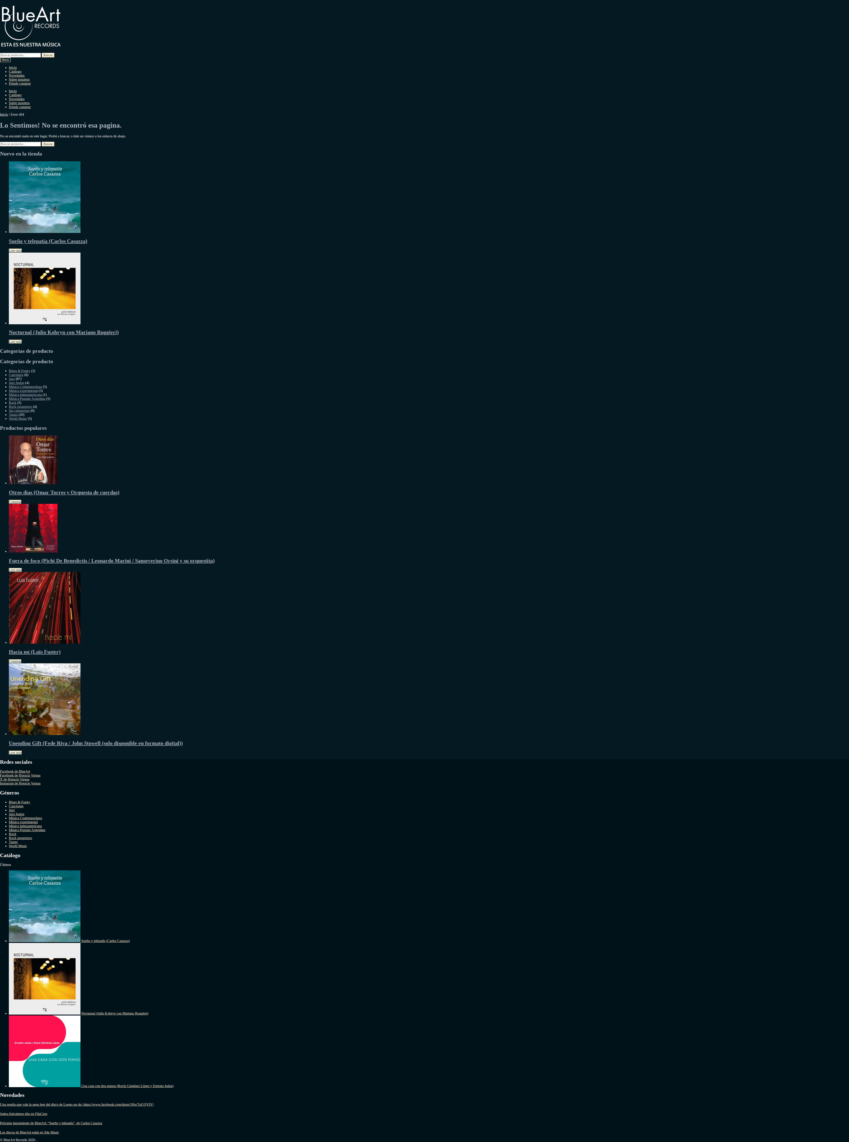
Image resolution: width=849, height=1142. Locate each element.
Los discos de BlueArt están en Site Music (29, 1132)
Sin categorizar (19, 411)
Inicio (13, 67)
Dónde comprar (20, 83)
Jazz (12, 379)
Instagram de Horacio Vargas (20, 783)
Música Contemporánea (25, 387)
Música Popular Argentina (27, 399)
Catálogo (15, 71)
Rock (12, 403)
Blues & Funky (19, 371)
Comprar (15, 502)
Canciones (16, 375)
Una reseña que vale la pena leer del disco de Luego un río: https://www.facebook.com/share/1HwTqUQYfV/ (77, 1104)
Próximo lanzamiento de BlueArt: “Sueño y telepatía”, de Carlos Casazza (51, 1123)
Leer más (15, 250)
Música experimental (23, 391)
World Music (18, 418)
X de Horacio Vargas (14, 779)
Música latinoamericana (25, 395)
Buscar (48, 55)
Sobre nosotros (19, 79)
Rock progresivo (20, 407)
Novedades (17, 75)
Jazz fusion (16, 383)
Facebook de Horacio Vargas (20, 775)
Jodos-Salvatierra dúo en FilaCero (23, 1114)
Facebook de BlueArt (15, 771)
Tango (13, 414)
